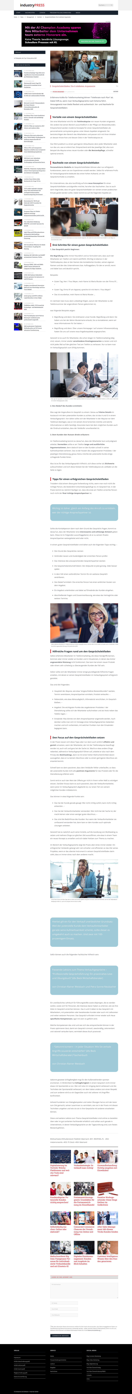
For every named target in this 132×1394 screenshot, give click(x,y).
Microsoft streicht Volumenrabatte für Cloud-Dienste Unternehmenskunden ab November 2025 (34, 106)
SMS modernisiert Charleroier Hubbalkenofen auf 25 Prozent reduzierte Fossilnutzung (33, 328)
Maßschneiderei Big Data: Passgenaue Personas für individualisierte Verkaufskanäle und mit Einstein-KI (60, 1261)
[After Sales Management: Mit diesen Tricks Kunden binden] (107, 1218)
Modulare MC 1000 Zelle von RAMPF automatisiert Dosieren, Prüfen (34, 256)
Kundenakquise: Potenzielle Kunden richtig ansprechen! (59, 1200)
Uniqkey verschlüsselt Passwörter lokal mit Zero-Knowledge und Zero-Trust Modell (34, 287)
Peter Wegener (58, 92)
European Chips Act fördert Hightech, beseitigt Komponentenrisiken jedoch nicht (34, 213)
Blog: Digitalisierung (92, 1364)
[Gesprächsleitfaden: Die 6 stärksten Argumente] (84, 67)
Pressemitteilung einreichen (60, 13)
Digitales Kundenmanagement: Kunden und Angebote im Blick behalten (83, 1260)
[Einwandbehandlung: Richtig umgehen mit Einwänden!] (107, 1156)
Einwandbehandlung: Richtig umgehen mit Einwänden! (107, 1168)
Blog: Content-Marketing (94, 1356)
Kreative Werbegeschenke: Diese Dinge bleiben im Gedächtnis (107, 1201)
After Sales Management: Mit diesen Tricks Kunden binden (107, 1229)
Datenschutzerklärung (93, 1330)
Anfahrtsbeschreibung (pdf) (22, 1361)
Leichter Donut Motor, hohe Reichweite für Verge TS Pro (32, 180)
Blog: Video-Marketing (93, 1360)
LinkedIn (89, 1375)
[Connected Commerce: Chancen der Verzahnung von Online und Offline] (84, 1218)
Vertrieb (115, 91)
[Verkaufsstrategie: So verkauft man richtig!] (84, 1156)
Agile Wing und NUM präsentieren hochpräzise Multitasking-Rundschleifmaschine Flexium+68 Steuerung (34, 235)
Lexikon (42, 13)
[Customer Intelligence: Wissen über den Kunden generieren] (107, 1247)
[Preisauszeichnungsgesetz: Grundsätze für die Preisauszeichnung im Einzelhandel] (84, 1188)
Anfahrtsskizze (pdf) (19, 1365)
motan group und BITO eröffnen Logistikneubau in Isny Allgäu (33, 297)
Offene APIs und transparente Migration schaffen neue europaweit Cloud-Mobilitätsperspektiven (34, 150)
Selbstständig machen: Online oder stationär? (58, 1229)
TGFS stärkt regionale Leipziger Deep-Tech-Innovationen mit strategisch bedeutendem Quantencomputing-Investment (33, 191)
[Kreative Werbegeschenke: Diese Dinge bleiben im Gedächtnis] (107, 1188)
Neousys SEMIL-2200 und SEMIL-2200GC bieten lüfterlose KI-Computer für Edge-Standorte (34, 266)
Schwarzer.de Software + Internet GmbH (26, 1391)
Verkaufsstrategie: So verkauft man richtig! (83, 1166)
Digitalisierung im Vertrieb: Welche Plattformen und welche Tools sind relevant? (60, 1170)
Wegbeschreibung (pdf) (20, 1373)
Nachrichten (30, 13)
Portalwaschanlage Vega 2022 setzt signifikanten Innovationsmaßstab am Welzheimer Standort (34, 75)
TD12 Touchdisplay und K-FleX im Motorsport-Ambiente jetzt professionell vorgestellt (34, 318)
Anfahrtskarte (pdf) (19, 1369)
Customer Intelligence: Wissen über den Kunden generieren (107, 1258)
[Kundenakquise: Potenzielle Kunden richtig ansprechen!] (60, 1188)
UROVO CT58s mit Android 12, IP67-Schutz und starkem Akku (34, 127)
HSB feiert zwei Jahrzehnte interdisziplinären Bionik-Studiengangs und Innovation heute (34, 160)
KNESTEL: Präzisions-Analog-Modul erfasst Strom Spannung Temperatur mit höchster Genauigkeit (34, 171)
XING (88, 1379)
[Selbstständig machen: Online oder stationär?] (60, 1218)
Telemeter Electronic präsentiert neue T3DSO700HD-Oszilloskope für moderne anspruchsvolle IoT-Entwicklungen (34, 138)
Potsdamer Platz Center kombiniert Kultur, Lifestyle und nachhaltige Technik (34, 117)
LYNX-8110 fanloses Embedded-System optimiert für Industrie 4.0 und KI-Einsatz (34, 277)
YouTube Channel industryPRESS (96, 1371)
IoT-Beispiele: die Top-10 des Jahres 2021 (25, 58)
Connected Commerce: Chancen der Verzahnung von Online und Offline (84, 1230)
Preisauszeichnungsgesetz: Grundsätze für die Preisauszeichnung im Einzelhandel (84, 1201)
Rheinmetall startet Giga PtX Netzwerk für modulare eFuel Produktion (32, 85)
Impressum (17, 1357)
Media (78, 13)
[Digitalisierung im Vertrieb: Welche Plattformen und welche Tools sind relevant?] (60, 1156)
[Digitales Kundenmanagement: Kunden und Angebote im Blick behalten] (84, 1247)
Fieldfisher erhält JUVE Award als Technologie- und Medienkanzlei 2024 (34, 307)
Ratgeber (52, 1367)
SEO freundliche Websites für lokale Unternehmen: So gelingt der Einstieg (34, 247)
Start (18, 13)
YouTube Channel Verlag (94, 1367)
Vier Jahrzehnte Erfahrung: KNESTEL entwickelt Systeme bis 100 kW (34, 224)
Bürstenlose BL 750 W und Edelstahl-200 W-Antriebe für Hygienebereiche (32, 203)
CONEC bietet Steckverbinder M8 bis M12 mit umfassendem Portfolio (34, 94)
